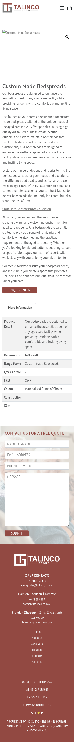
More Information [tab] (20, 307)
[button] (67, 37)
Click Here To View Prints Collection (26, 209)
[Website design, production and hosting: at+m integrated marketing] (37, 712)
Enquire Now (19, 289)
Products (37, 655)
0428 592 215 (37, 618)
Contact (37, 661)
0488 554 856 (37, 599)
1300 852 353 (38, 581)
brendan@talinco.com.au (37, 622)
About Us (37, 637)
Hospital (37, 649)
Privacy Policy (37, 697)
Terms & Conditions (37, 705)
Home (37, 631)
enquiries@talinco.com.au (38, 585)
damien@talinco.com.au (37, 604)
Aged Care (37, 643)
